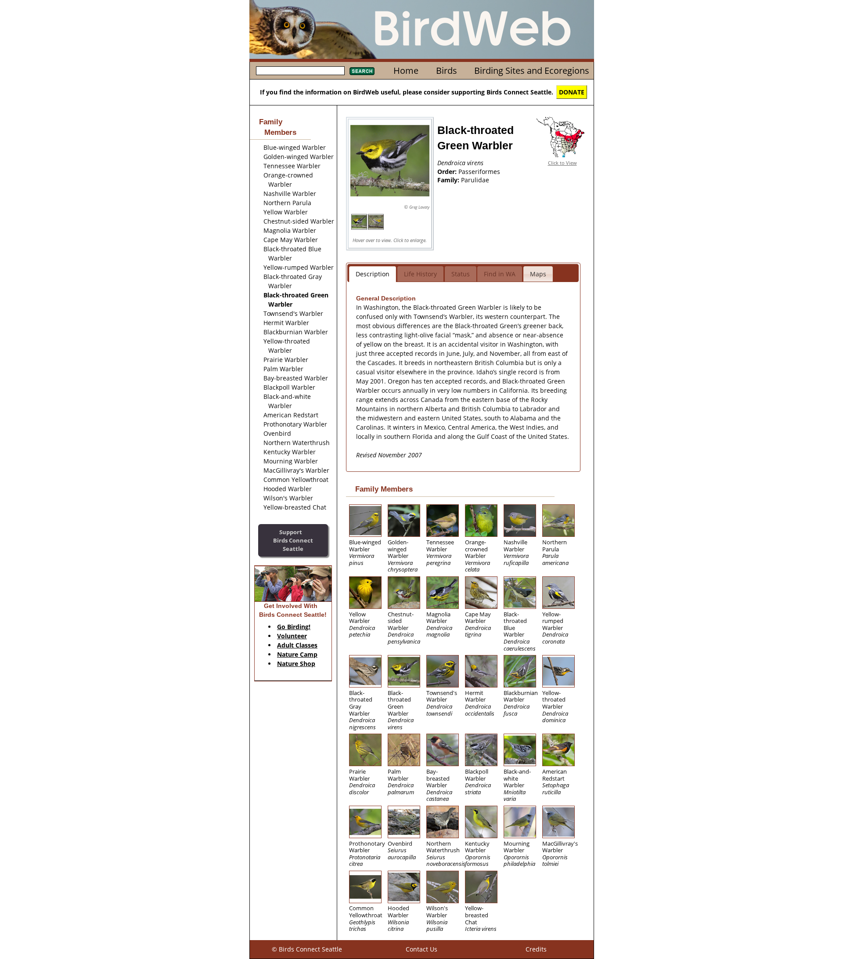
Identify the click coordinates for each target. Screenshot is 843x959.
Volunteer (292, 636)
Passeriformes (479, 171)
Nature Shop (296, 663)
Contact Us (421, 949)
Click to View (562, 162)
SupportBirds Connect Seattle (293, 540)
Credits (536, 949)
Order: (447, 171)
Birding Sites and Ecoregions (531, 70)
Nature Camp (297, 654)
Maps (538, 274)
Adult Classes (297, 645)
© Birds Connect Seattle (307, 949)
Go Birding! (293, 626)
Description (372, 274)
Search (362, 71)
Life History (420, 274)
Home (405, 70)
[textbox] (300, 70)
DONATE (571, 92)
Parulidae (475, 180)
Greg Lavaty (419, 207)
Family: (449, 180)
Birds (446, 70)
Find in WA (499, 274)
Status (460, 274)
